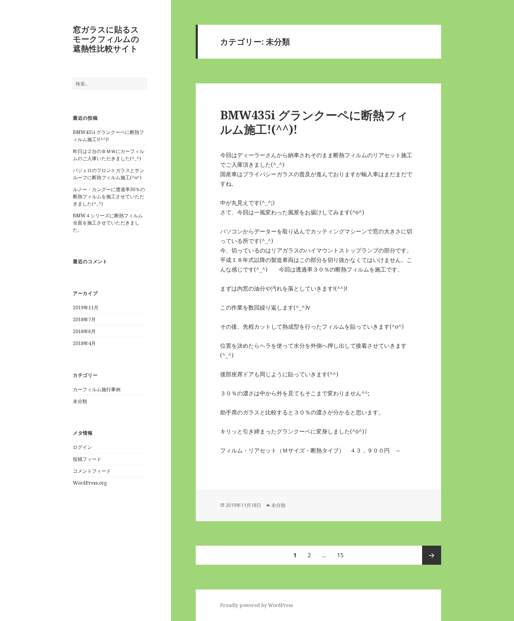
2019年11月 (85, 307)
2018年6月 (84, 331)
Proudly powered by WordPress (256, 605)
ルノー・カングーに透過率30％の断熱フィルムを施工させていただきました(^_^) (109, 196)
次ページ (431, 555)
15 (340, 558)
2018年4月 (84, 343)
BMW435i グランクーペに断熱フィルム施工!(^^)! (314, 122)
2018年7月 (84, 319)
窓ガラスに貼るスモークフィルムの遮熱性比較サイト (106, 39)
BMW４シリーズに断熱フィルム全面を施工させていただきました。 (108, 222)
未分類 (80, 401)
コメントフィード (92, 471)
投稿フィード (87, 459)
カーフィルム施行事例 (96, 389)
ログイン (82, 447)
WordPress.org (90, 483)
